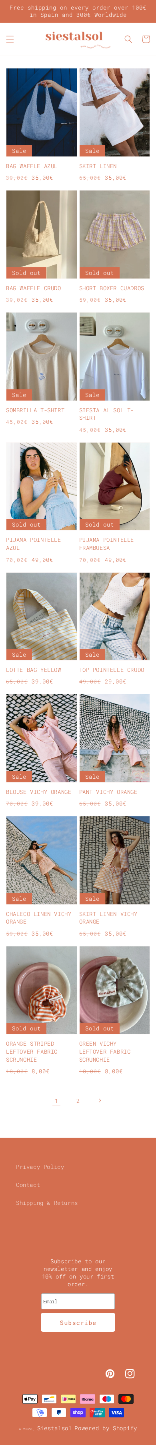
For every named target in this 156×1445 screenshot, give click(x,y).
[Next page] (99, 1100)
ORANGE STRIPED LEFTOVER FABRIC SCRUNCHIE (32, 1051)
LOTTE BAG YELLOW (33, 669)
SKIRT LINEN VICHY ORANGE (108, 918)
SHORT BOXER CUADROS (111, 288)
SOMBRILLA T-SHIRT (35, 410)
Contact (28, 1184)
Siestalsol (54, 1428)
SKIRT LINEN (98, 166)
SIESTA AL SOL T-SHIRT (106, 414)
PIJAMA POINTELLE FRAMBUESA (106, 543)
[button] (10, 39)
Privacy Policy (40, 1166)
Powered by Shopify (105, 1428)
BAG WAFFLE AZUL (32, 166)
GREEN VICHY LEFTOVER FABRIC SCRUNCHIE (105, 1051)
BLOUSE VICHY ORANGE (38, 792)
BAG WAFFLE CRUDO (33, 288)
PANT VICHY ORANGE (108, 792)
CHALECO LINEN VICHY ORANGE (38, 918)
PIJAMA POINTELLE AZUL (33, 543)
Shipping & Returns (47, 1203)
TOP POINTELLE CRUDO (111, 669)
